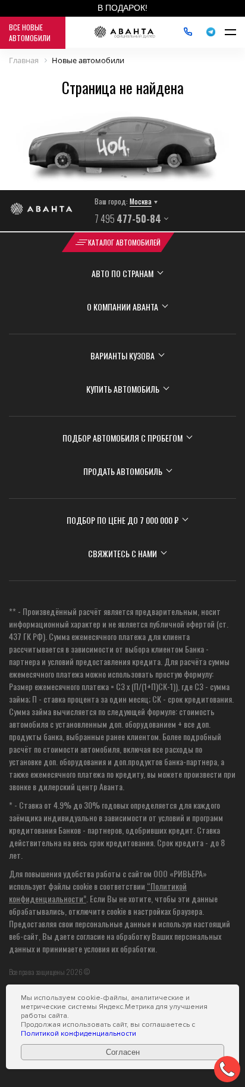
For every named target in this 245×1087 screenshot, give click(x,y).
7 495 (128, 219)
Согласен (123, 1052)
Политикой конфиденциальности (78, 1033)
